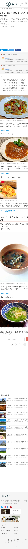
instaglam (7, 58)
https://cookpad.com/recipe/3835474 (9, 200)
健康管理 (16, 527)
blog (6, 56)
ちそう (1, 8)
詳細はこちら (4, 173)
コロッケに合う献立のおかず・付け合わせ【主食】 (13, 87)
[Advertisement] (14, 24)
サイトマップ (1, 541)
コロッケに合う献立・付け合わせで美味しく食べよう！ (14, 90)
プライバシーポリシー (18, 541)
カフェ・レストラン (5, 530)
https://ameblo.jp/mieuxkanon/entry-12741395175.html (13, 283)
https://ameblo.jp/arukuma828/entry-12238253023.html (13, 327)
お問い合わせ (14, 541)
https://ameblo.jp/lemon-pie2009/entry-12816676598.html (14, 163)
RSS (26, 539)
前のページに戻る (12, 339)
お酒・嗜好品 (4, 533)
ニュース (16, 530)
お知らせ (11, 541)
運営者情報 (8, 541)
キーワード (5, 541)
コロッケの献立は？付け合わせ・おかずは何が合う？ (14, 79)
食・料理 (6, 8)
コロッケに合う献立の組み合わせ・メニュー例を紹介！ (14, 88)
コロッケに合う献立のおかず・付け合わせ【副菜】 (13, 82)
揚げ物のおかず (12, 8)
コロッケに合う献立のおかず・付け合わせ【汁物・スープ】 (15, 85)
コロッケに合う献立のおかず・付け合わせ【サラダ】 (14, 80)
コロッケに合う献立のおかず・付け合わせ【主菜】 (13, 83)
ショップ (16, 533)
